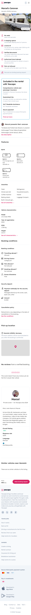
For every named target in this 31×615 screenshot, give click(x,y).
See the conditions (7, 316)
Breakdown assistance (8, 556)
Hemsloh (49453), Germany (8, 11)
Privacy (12, 608)
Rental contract (6, 550)
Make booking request (21, 481)
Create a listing (6, 546)
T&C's (23, 604)
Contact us (12, 604)
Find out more (7, 117)
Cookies (18, 608)
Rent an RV (4, 526)
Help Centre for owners (8, 560)
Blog (5, 604)
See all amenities (7, 202)
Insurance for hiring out (8, 553)
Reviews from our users (8, 532)
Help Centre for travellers (9, 536)
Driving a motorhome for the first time (13, 529)
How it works (5, 522)
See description (6, 134)
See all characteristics (8, 235)
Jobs (18, 604)
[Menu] (27, 3)
